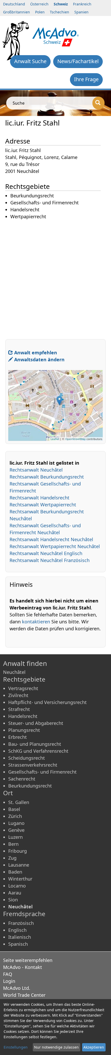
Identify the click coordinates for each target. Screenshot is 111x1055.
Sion (13, 900)
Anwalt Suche (30, 61)
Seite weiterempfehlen (27, 960)
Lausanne (18, 865)
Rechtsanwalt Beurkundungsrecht (47, 477)
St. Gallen (18, 802)
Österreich (39, 4)
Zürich (15, 816)
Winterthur (20, 879)
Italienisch (19, 937)
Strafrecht (19, 709)
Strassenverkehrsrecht (32, 765)
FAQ (7, 974)
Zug (12, 858)
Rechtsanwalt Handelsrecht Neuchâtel (51, 539)
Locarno (17, 886)
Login (9, 981)
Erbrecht (17, 737)
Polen (40, 12)
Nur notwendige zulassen (56, 1047)
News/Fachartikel (78, 61)
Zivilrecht (18, 695)
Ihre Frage (86, 79)
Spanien (81, 12)
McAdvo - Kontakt (22, 967)
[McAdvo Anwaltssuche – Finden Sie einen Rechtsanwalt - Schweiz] (55, 32)
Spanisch (18, 944)
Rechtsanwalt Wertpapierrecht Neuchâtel (55, 546)
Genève (16, 830)
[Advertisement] (55, 275)
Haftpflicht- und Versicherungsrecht (47, 702)
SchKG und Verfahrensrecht (38, 751)
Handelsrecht (22, 716)
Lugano (16, 823)
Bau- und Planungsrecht (34, 744)
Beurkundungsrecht (30, 786)
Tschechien (59, 12)
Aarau (14, 893)
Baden (15, 872)
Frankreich (82, 4)
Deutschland (14, 4)
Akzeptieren (93, 1047)
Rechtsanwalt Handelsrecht (39, 498)
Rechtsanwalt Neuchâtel (36, 470)
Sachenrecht (21, 779)
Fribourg (17, 851)
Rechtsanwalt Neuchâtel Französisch (50, 560)
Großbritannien (16, 12)
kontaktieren (36, 621)
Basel (14, 809)
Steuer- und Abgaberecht (35, 723)
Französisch (21, 923)
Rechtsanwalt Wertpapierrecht (43, 504)
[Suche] (98, 103)
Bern (13, 844)
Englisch (17, 930)
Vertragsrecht (23, 688)
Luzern (15, 837)
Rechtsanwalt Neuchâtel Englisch (46, 553)
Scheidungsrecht (26, 758)
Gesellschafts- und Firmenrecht (42, 772)
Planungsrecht (24, 730)
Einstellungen (16, 1047)
